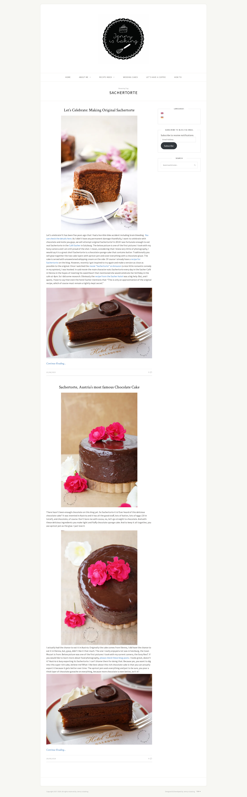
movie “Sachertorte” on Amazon (105, 266)
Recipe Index (105, 77)
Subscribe (169, 145)
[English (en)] (162, 113)
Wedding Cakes (130, 77)
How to (178, 77)
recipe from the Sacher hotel (109, 276)
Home (68, 77)
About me (83, 77)
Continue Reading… (56, 363)
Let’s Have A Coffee (156, 77)
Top (198, 791)
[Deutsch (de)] (162, 117)
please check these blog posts (114, 657)
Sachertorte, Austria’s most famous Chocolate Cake (99, 387)
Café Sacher (74, 245)
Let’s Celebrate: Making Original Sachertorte (99, 110)
